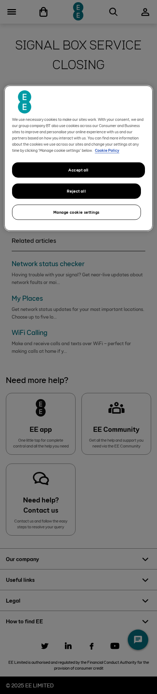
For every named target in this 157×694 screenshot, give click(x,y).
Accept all (78, 169)
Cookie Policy (107, 150)
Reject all (76, 191)
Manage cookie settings (76, 212)
